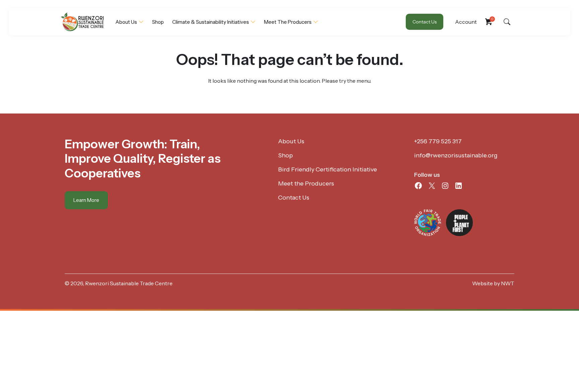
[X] (432, 185)
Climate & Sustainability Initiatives (210, 22)
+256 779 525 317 (438, 141)
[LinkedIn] (458, 185)
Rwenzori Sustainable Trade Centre (129, 283)
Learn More (86, 200)
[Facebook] (418, 185)
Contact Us (424, 22)
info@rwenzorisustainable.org (456, 155)
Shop (158, 22)
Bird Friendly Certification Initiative (327, 169)
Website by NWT (493, 283)
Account (466, 21)
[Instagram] (445, 185)
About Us (126, 22)
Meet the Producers (288, 22)
